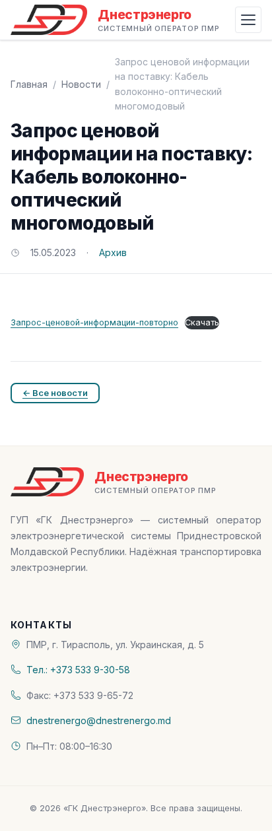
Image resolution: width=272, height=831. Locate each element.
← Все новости (55, 392)
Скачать (202, 322)
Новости (81, 84)
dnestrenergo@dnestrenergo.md (98, 720)
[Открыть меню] (248, 20)
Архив (113, 252)
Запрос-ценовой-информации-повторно (94, 322)
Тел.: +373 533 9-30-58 (78, 669)
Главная (29, 84)
